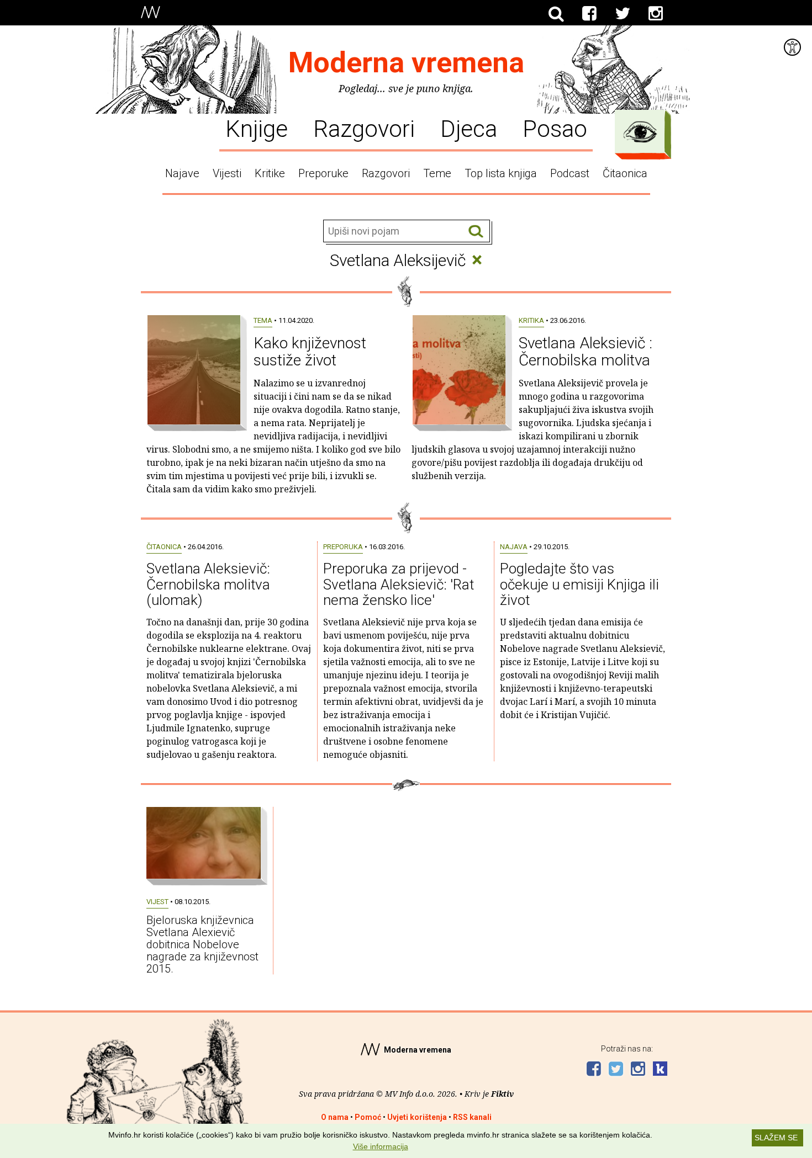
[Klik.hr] (660, 1070)
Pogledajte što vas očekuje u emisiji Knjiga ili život (579, 584)
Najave (182, 173)
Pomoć (368, 1117)
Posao (555, 128)
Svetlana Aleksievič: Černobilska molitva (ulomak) (208, 584)
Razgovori (364, 128)
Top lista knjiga (501, 173)
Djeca (468, 128)
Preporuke (323, 173)
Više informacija (380, 1146)
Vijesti (227, 173)
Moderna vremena (406, 62)
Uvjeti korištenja (417, 1117)
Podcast (569, 173)
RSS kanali (472, 1117)
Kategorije (640, 132)
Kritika (531, 320)
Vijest (157, 901)
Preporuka (343, 547)
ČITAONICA (164, 547)
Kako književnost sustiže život (310, 351)
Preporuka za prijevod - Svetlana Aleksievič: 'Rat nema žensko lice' (398, 584)
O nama (335, 1117)
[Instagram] (655, 13)
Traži (476, 231)
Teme (437, 173)
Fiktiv (502, 1093)
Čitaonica (625, 173)
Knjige (256, 128)
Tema (263, 320)
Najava (514, 547)
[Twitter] (623, 13)
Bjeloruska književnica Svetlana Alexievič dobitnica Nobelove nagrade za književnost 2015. (202, 944)
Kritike (270, 173)
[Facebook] (589, 13)
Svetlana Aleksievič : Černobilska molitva (585, 351)
